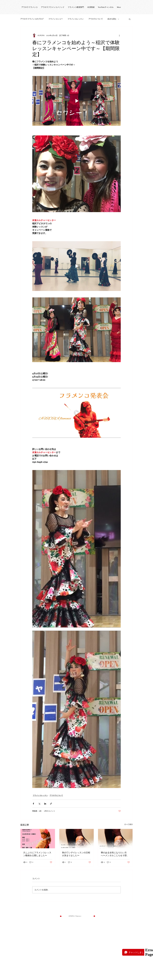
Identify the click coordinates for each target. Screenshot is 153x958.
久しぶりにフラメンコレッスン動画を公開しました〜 (37, 854)
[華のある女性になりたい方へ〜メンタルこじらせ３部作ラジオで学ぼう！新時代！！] (115, 838)
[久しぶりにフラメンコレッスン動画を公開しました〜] (37, 838)
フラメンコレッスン (76, 19)
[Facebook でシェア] (33, 803)
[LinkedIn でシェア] (45, 803)
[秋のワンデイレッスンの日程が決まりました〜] (76, 838)
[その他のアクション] (119, 35)
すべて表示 (128, 824)
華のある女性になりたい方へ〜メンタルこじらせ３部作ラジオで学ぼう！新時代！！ (115, 854)
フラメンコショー (55, 19)
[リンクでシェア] (51, 803)
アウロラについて (95, 19)
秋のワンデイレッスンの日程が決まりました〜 (76, 854)
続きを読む (112, 19)
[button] (129, 19)
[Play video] (76, 101)
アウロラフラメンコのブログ (32, 19)
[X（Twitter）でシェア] (39, 803)
